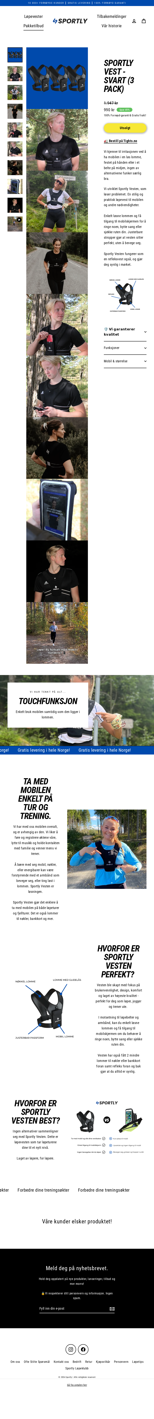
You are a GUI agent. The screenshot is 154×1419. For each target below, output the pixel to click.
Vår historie (112, 25)
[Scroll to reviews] (125, 98)
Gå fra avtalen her (77, 1384)
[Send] (112, 1308)
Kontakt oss (61, 1362)
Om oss (15, 1362)
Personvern (121, 1362)
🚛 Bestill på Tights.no (120, 141)
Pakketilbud (33, 25)
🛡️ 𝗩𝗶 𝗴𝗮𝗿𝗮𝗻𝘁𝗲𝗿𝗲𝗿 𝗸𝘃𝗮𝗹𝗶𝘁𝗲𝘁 (119, 332)
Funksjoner (111, 348)
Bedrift (77, 1362)
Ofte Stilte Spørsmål (37, 1362)
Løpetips (137, 1362)
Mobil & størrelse (116, 361)
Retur (88, 1362)
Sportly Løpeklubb (77, 1368)
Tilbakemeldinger (111, 16)
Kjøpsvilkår (103, 1362)
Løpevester (33, 16)
